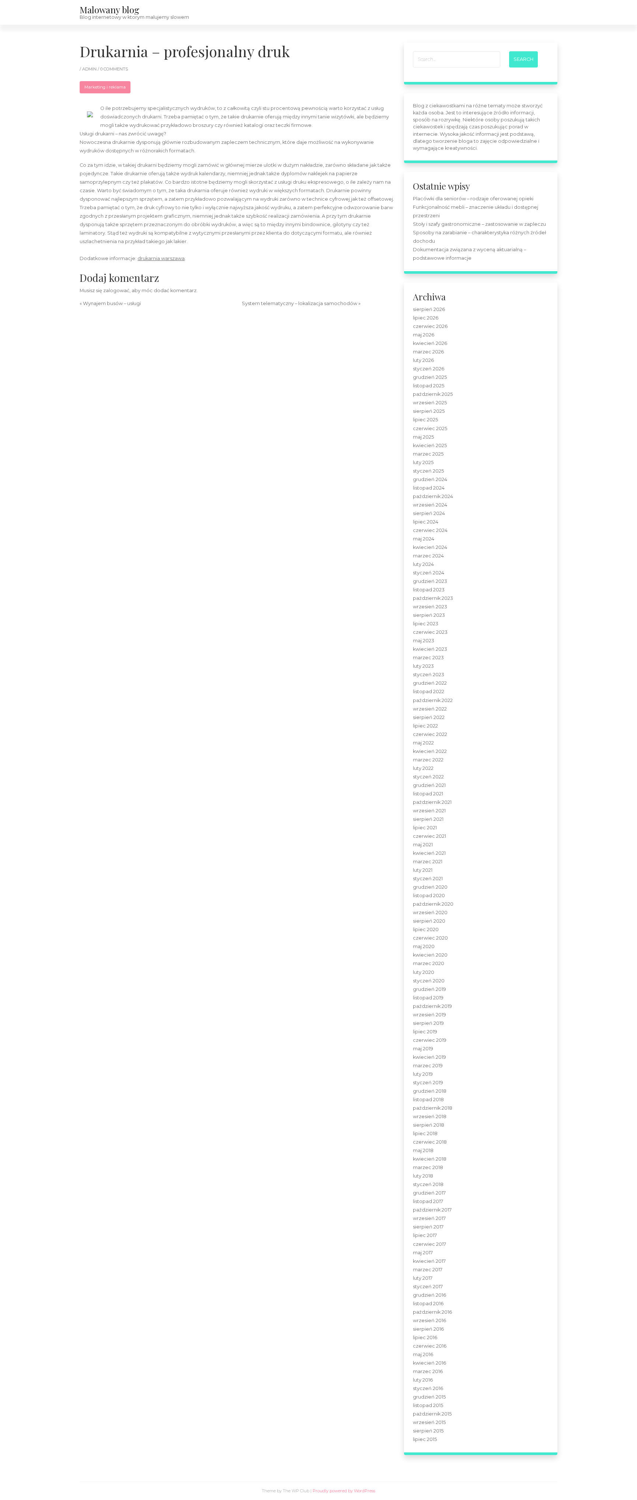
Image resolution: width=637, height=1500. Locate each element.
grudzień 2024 (430, 479)
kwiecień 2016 (429, 1363)
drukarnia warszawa (161, 258)
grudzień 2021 (429, 785)
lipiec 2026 (425, 318)
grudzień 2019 (429, 989)
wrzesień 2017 (429, 1218)
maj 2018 (423, 1150)
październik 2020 (433, 904)
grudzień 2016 (429, 1295)
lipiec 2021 (425, 827)
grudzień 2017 (429, 1193)
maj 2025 (423, 437)
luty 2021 (422, 870)
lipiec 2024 (425, 522)
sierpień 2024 (429, 513)
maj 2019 (423, 1048)
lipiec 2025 (425, 419)
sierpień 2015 (428, 1431)
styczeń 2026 (428, 368)
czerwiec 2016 (429, 1346)
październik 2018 (432, 1108)
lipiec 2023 (425, 623)
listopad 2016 (428, 1303)
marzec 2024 (428, 556)
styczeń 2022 (428, 777)
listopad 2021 (428, 793)
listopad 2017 (428, 1201)
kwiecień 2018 (429, 1159)
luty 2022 (423, 768)
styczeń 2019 (428, 1082)
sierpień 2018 (428, 1125)
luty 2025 (423, 462)
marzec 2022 (428, 760)
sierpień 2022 (429, 717)
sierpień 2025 (429, 411)
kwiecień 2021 (429, 853)
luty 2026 (423, 360)
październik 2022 (433, 700)
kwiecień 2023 (430, 649)
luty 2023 (423, 666)
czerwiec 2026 (430, 326)
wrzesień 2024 (430, 505)
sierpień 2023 (429, 615)
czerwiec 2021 (429, 836)
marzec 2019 (428, 1065)
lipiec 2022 (425, 726)
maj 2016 (423, 1354)
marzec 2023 (428, 657)
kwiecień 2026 (430, 343)
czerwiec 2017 (429, 1244)
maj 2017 (423, 1252)
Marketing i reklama (105, 87)
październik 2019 (432, 1006)
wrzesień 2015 (429, 1422)
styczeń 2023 (428, 674)
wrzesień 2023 (430, 606)
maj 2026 (423, 335)
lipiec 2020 (426, 929)
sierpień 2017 (428, 1227)
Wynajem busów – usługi (112, 303)
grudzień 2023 (430, 581)
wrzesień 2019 (429, 1014)
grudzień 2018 (429, 1091)
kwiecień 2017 (429, 1261)
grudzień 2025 (430, 377)
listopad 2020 (429, 895)
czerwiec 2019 (429, 1040)
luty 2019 (423, 1074)
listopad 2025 (428, 385)
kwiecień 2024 (430, 547)
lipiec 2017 (425, 1235)
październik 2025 (433, 394)
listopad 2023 (429, 589)
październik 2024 (433, 496)
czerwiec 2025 (430, 428)
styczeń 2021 (428, 878)
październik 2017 (432, 1210)
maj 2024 (423, 539)
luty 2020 (423, 972)
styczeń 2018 (428, 1184)
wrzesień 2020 (430, 912)
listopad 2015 (428, 1405)
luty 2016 (423, 1380)
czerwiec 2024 (430, 530)
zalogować (116, 290)
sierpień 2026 (429, 309)
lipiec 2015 (425, 1439)
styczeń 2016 (428, 1388)
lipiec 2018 (425, 1133)
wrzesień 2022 (430, 709)
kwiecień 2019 (429, 1057)
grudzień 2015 (429, 1397)
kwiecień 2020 (430, 955)
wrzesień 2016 (429, 1320)
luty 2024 (423, 564)
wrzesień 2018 (429, 1116)
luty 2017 (422, 1278)
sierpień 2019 (428, 1023)
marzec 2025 (428, 454)
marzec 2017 (427, 1269)
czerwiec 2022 (430, 734)
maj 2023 (423, 640)
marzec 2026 (428, 352)
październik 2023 (433, 598)
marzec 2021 (427, 861)
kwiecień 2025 (430, 445)
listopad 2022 (428, 691)
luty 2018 (423, 1176)
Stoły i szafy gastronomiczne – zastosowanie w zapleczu (479, 224)
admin (90, 69)
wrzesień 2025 (430, 402)
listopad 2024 (429, 488)
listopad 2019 (428, 997)
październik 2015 (432, 1414)
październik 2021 (432, 802)
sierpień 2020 (429, 921)
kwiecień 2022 (430, 751)
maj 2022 (423, 743)
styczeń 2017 (428, 1286)
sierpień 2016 (428, 1329)
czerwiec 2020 (430, 938)
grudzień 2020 (430, 887)
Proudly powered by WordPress (344, 1490)
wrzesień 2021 (429, 810)
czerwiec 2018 (430, 1142)
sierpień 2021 (428, 819)
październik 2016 (432, 1312)
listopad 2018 (428, 1099)
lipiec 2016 (425, 1337)
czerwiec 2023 (430, 632)
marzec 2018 (428, 1167)
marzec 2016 (428, 1371)
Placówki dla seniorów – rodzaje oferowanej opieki (473, 198)
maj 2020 (424, 946)
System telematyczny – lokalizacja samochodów (299, 303)
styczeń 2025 (428, 471)
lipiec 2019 (425, 1031)
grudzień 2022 (430, 683)
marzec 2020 (428, 963)
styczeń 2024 (428, 573)
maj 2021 (423, 844)
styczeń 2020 (429, 981)
